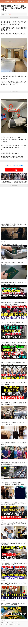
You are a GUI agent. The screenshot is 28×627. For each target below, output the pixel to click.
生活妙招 (7, 1)
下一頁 (14, 170)
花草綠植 (22, 1)
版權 (14, 624)
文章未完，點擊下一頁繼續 (14, 165)
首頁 (2, 1)
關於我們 (2, 624)
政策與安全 (7, 624)
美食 (18, 1)
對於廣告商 (18, 624)
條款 (10, 624)
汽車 (11, 1)
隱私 (12, 624)
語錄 (14, 1)
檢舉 (10, 14)
